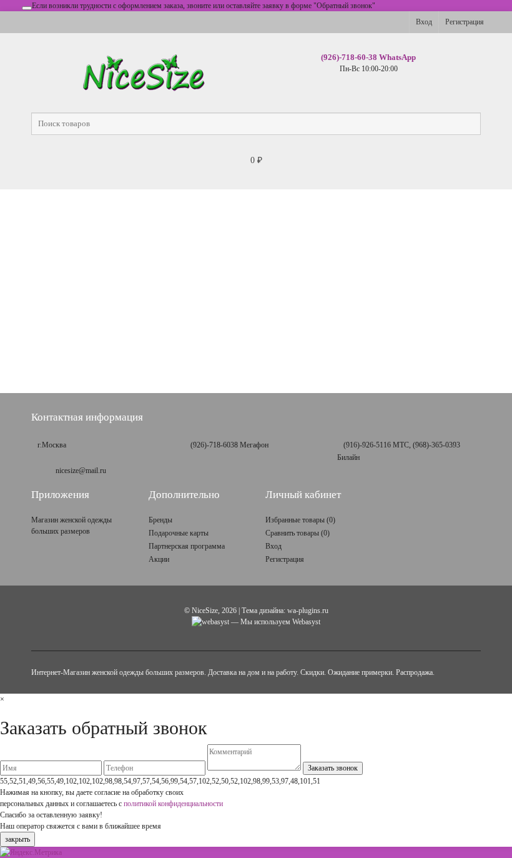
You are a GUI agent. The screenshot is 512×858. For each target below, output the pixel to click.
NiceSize (205, 610)
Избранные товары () (300, 520)
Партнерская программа (187, 546)
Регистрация (464, 21)
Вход (424, 21)
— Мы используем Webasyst (274, 621)
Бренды (160, 520)
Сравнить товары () (297, 533)
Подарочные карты (179, 533)
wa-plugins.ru (307, 610)
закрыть (17, 839)
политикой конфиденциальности (173, 803)
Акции (159, 559)
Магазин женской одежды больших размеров (71, 526)
